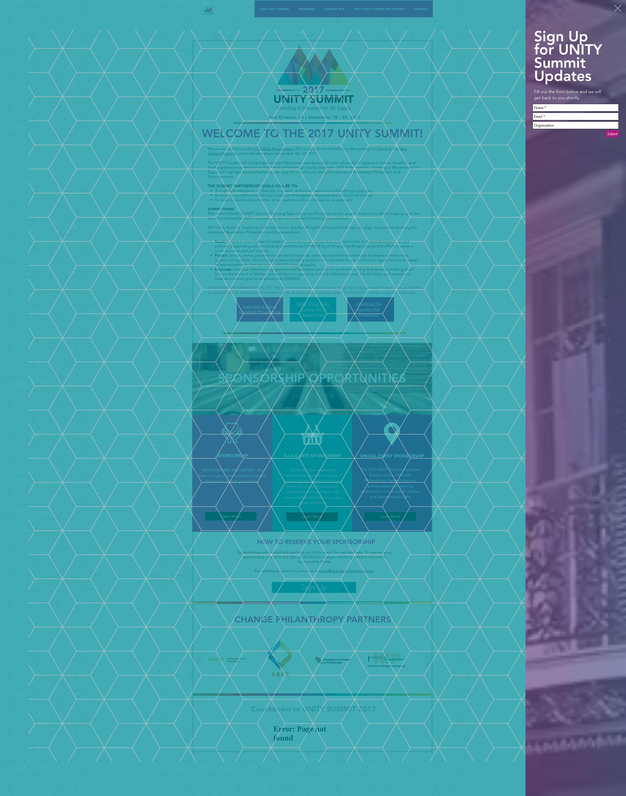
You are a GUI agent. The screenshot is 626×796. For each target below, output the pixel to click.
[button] (617, 8)
